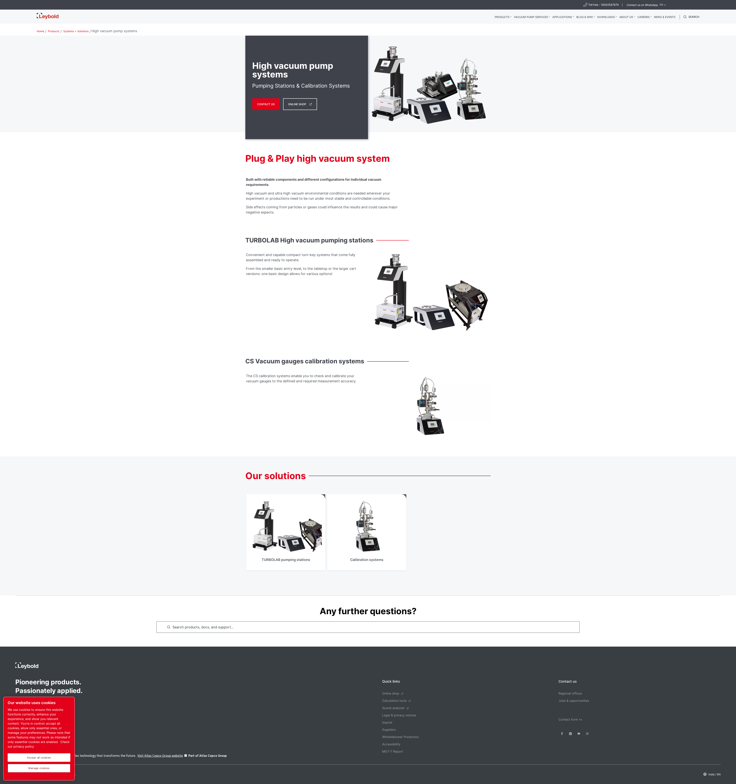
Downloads (606, 17)
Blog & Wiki (584, 17)
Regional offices (570, 693)
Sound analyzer (393, 708)
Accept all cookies (39, 757)
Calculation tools (394, 701)
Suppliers (389, 729)
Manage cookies (39, 768)
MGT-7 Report (392, 751)
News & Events (664, 17)
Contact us (266, 104)
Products (502, 17)
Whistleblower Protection (400, 737)
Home (40, 31)
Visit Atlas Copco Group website (160, 755)
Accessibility (391, 744)
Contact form (568, 719)
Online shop (297, 104)
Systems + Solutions (76, 31)
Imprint (387, 722)
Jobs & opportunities (574, 701)
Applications (562, 17)
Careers (643, 17)
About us (626, 17)
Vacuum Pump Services (531, 17)
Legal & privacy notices (399, 715)
